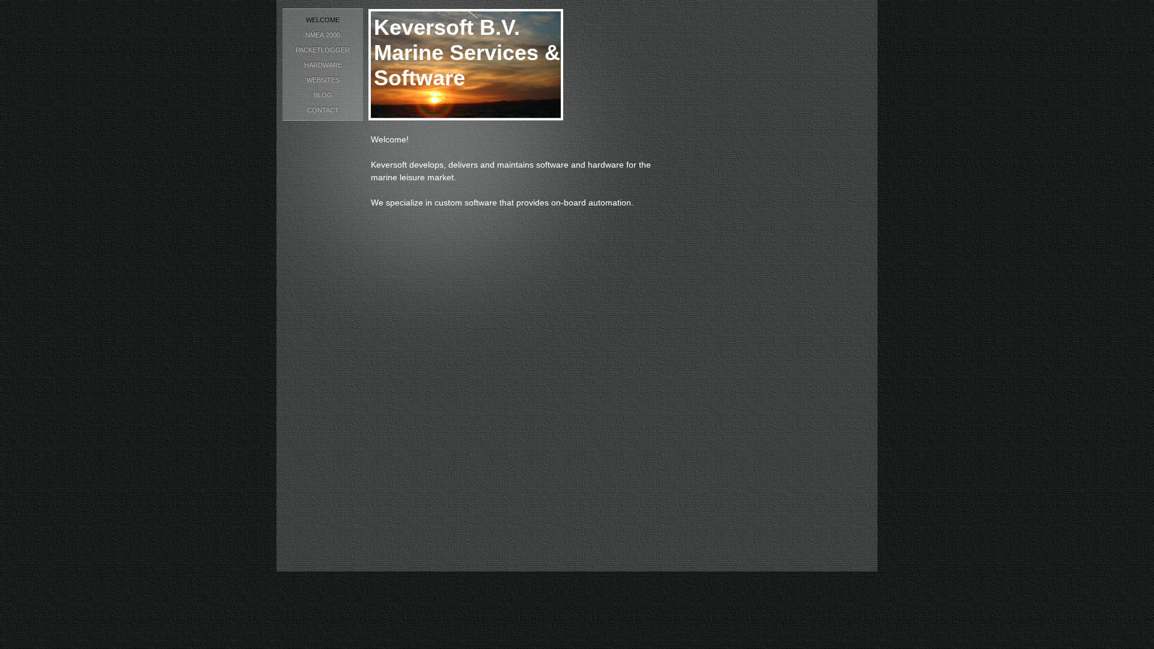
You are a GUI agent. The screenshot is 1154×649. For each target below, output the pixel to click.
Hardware (323, 65)
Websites (323, 80)
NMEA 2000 (322, 34)
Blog (323, 95)
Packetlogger (323, 49)
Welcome (323, 19)
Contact (323, 110)
